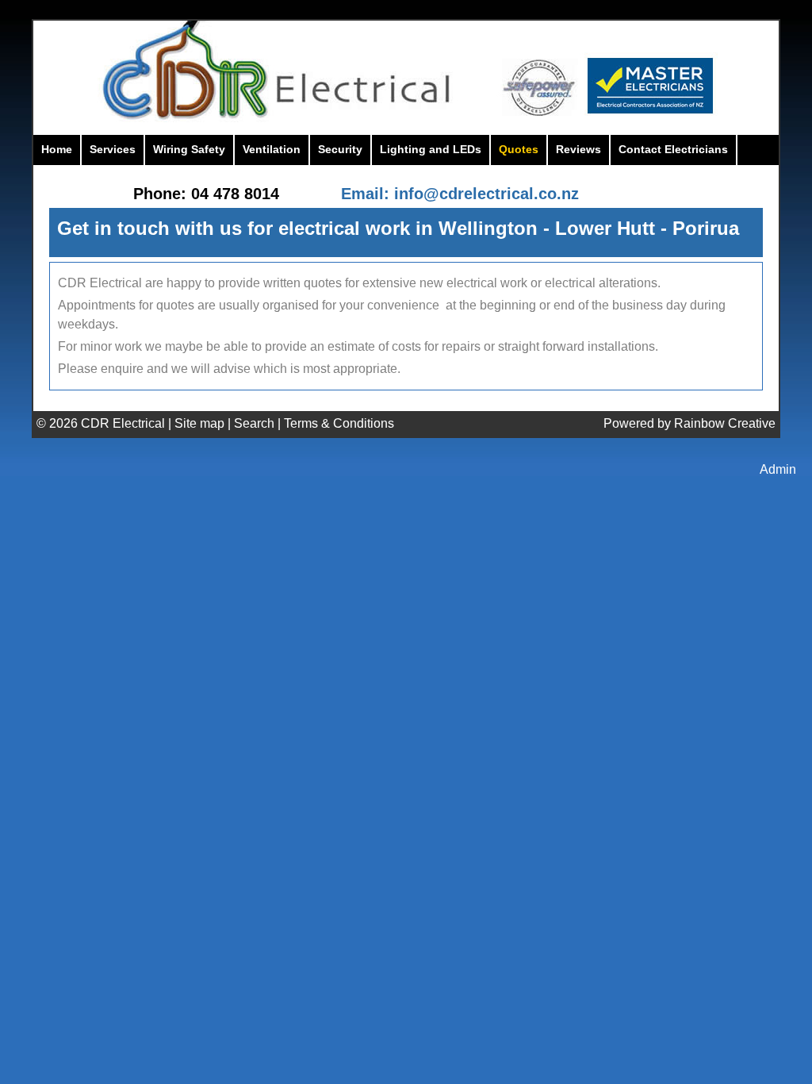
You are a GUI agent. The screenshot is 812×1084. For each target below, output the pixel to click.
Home (56, 149)
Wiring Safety (189, 149)
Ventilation (272, 149)
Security (340, 149)
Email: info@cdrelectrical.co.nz (460, 193)
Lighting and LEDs (430, 149)
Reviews (578, 149)
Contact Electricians (673, 149)
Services (113, 149)
